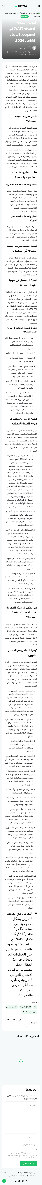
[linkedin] (16, 1181)
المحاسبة (24, 16)
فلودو (29, 46)
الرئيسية (33, 16)
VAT (35, 1007)
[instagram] (19, 1181)
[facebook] (26, 1181)
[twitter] (23, 1181)
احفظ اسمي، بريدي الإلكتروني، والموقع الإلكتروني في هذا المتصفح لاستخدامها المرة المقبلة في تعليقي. (22, 1155)
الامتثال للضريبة (25, 1007)
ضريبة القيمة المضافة (29, 1012)
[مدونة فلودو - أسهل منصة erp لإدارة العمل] (21, 6)
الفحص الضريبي (11, 1007)
